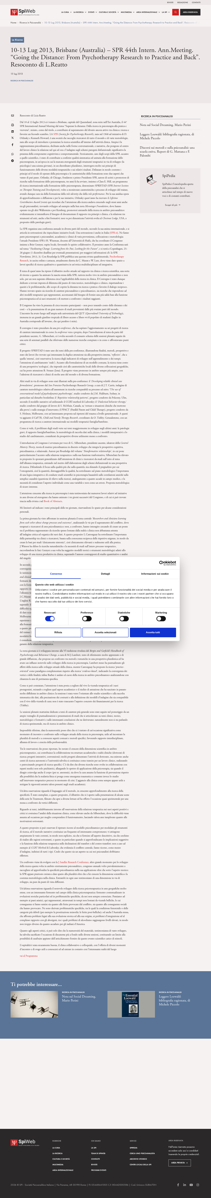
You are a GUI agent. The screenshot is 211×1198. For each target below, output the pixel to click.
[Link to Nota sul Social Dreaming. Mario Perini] (34, 1004)
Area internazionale (62, 1170)
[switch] (87, 618)
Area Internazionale (146, 12)
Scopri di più (171, 204)
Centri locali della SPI (140, 1164)
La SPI (164, 12)
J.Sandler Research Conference (73, 862)
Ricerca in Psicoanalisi (30, 22)
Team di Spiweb (98, 1153)
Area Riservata (190, 12)
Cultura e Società (107, 12)
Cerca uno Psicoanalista (142, 1153)
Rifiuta (58, 632)
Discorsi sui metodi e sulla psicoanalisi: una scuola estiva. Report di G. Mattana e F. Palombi (167, 152)
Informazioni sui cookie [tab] (154, 573)
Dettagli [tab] (105, 573)
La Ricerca (79, 12)
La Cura (65, 12)
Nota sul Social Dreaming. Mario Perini (165, 125)
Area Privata (178, 1162)
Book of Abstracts (53, 501)
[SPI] (25, 11)
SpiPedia (133, 1147)
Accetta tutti (153, 632)
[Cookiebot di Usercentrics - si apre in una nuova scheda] (161, 563)
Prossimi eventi (98, 1170)
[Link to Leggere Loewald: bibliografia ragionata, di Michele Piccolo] (131, 1004)
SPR (55, 134)
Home (13, 22)
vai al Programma (28, 956)
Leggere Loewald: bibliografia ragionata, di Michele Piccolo (167, 136)
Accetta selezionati (105, 632)
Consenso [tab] (56, 573)
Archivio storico (138, 1159)
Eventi (91, 12)
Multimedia (126, 12)
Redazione (182, 2)
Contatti (196, 2)
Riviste (170, 2)
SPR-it (113, 233)
